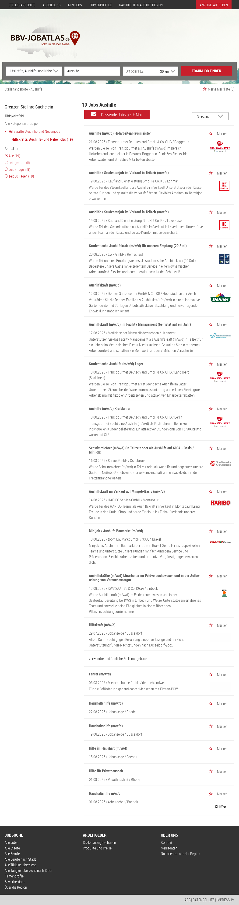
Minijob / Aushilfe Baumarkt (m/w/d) (116, 530)
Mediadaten (169, 848)
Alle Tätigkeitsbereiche (20, 864)
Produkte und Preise (97, 848)
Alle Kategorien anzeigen (22, 123)
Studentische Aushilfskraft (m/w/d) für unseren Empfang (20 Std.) (138, 245)
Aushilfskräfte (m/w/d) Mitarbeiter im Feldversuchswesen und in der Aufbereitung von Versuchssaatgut (144, 577)
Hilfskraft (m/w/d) (102, 624)
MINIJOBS (75, 5)
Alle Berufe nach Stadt (20, 859)
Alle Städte (12, 848)
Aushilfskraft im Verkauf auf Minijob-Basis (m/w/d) (127, 491)
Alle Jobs (11, 842)
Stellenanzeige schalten (99, 842)
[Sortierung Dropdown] (221, 116)
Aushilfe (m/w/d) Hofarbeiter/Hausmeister (120, 133)
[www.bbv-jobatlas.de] (41, 33)
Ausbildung (52, 5)
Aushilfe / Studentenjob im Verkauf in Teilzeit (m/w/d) (129, 172)
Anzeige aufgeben (214, 5)
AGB (187, 899)
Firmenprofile (100, 5)
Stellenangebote (21, 5)
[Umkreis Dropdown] (172, 71)
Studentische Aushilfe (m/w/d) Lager (116, 363)
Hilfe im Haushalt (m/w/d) (108, 748)
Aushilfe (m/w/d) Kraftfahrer (109, 408)
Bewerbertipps (15, 881)
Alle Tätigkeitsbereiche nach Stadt (29, 870)
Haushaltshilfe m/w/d (104, 793)
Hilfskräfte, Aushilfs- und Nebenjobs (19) (42, 139)
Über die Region (16, 887)
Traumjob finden (206, 70)
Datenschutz (203, 899)
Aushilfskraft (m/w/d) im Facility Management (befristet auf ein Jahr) (140, 324)
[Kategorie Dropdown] (57, 71)
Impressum (225, 899)
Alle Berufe (12, 853)
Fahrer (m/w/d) (100, 674)
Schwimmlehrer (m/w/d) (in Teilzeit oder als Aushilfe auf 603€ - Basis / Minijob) (141, 450)
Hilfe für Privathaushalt (106, 770)
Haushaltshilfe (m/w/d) (106, 703)
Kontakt (166, 842)
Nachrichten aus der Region (141, 5)
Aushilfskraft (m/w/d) (105, 285)
